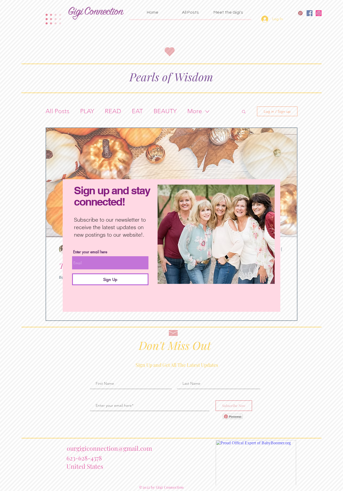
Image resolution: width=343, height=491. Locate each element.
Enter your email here (90, 252)
